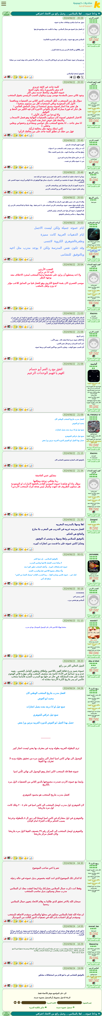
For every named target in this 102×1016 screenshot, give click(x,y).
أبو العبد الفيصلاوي (94, 222)
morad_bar (94, 926)
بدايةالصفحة (6, 1014)
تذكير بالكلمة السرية (38, 1008)
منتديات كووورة (82, 3)
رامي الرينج (94, 172)
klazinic (93, 313)
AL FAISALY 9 (93, 415)
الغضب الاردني (94, 18)
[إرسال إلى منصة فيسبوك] (78, 77)
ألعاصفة (93, 364)
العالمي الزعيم (94, 968)
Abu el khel (93, 661)
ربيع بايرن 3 (94, 688)
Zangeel (94, 520)
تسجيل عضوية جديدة (65, 1008)
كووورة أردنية (85, 6)
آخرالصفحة (6, 13)
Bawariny (93, 944)
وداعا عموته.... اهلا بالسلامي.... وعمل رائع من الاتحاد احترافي (66, 13)
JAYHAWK (94, 554)
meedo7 (94, 621)
